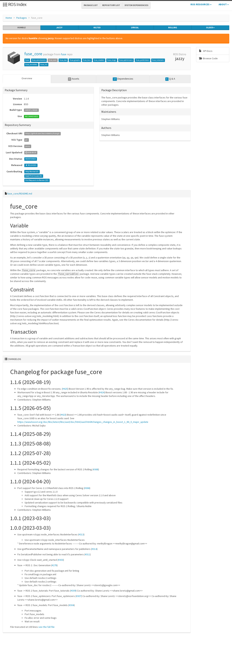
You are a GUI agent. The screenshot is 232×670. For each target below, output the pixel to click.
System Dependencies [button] (136, 5)
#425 (65, 388)
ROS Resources (200, 4)
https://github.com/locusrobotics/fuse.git (42, 133)
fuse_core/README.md (19, 193)
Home (9, 17)
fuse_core (33, 54)
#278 (54, 565)
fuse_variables (31, 64)
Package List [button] (91, 5)
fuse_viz (43, 64)
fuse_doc (63, 60)
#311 (87, 554)
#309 (73, 590)
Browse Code (210, 58)
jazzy (59, 27)
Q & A (170, 78)
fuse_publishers (142, 60)
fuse (63, 54)
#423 (63, 414)
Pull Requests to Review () (36, 180)
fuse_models (99, 60)
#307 (78, 596)
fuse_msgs (111, 60)
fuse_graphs (75, 60)
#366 (87, 488)
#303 (60, 559)
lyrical (135, 27)
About (223, 4)
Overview (27, 78)
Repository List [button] (111, 5)
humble (21, 27)
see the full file (46, 626)
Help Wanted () (31, 172)
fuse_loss (87, 60)
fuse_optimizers (126, 60)
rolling (172, 27)
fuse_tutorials (158, 60)
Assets (74, 78)
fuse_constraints (39, 60)
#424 (101, 392)
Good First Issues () (33, 176)
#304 (71, 605)
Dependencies (123, 78)
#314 (94, 549)
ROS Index (16, 4)
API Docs (207, 51)
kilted (97, 27)
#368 (95, 469)
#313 (81, 534)
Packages (21, 17)
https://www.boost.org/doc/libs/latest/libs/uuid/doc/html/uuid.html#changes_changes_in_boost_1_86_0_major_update (82, 422)
